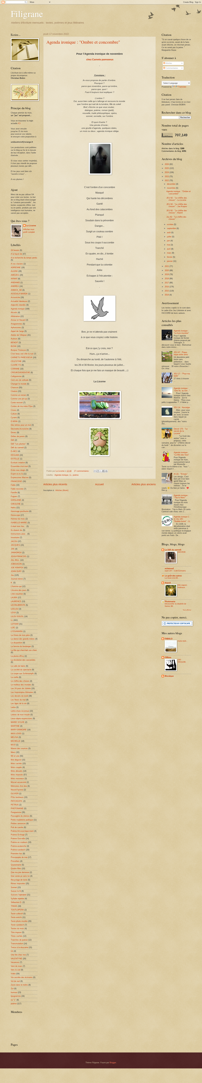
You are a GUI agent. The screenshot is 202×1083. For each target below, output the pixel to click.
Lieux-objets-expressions (21, 718)
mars (169, 253)
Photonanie (170, 601)
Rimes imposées (18, 883)
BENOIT (14, 342)
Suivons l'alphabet (18, 895)
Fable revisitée (17, 489)
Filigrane (27, 13)
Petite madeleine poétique (22, 820)
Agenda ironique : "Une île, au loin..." (182, 389)
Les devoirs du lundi (19, 696)
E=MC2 (14, 451)
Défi (12, 440)
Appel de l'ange (17, 331)
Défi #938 (181, 552)
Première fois (16, 853)
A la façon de (16, 254)
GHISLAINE (16, 500)
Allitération (15, 316)
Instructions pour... (19, 534)
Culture (14, 414)
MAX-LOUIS (16, 733)
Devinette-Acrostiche (20, 429)
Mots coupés (16, 767)
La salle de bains (18, 666)
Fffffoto (168, 657)
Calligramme (16, 376)
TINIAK (14, 906)
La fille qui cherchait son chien (24, 650)
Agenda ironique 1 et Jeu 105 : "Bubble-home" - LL (182, 519)
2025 (167, 168)
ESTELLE (15, 459)
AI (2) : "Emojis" (181, 474)
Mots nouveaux (17, 778)
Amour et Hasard (18, 320)
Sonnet (14, 887)
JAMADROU (16, 552)
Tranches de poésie (19, 940)
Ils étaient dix (16, 530)
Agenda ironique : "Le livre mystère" (181, 332)
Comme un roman (18, 395)
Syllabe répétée (17, 898)
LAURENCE (16, 601)
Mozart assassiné (18, 782)
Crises (13, 410)
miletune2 (169, 568)
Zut (12, 988)
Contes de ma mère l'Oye (22, 406)
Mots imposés (17, 775)
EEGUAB (15, 455)
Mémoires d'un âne (19, 786)
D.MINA (14, 421)
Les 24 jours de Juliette (21, 688)
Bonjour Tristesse (18, 350)
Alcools (14, 312)
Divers (13, 432)
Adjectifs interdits (18, 305)
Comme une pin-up (19, 399)
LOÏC (13, 628)
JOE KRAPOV (17, 567)
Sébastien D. (16, 902)
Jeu (12, 575)
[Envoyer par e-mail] (95, 471)
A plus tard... (182, 641)
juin (169, 241)
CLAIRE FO (16, 365)
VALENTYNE (16, 958)
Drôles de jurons (18, 436)
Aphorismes (16, 327)
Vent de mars (16, 966)
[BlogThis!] (97, 471)
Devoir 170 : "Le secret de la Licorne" (181, 431)
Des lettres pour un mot (21, 425)
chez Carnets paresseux (99, 59)
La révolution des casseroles (23, 660)
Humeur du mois (18, 519)
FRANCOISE (16, 481)
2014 (167, 295)
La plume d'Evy (17, 656)
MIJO (13, 745)
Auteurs (14, 339)
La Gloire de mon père (20, 635)
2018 (167, 278)
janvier (170, 261)
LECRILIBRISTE (18, 605)
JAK (12, 549)
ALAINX (14, 271)
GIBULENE (16, 504)
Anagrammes (16, 324)
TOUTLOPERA (17, 910)
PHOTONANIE (17, 808)
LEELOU (14, 609)
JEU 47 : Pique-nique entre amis (181, 353)
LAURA (14, 597)
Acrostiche (15, 297)
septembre (172, 228)
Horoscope (15, 515)
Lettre (13, 707)
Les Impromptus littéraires (22, 692)
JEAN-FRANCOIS (18, 556)
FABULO (168, 639)
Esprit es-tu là (17, 474)
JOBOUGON (16, 564)
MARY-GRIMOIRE (19, 730)
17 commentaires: (82, 471)
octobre (170, 224)
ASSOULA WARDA (19, 294)
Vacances (15, 962)
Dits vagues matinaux (182, 586)
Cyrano (14, 417)
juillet (169, 237)
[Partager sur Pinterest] (106, 471)
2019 (167, 274)
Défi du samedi (17, 447)
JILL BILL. (15, 560)
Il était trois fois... (18, 526)
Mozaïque (169, 676)
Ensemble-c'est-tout (19, 466)
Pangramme (16, 812)
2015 (167, 291)
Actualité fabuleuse (19, 301)
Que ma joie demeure (20, 872)
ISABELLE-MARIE (19, 523)
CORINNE (15, 369)
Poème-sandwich (18, 850)
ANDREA (15, 286)
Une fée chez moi (18, 955)
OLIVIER (14, 793)
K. (12, 583)
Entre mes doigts (18, 470)
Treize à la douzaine (19, 947)
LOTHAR (14, 624)
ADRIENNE (16, 267)
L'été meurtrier (17, 594)
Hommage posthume (20, 511)
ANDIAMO (15, 282)
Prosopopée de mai (19, 857)
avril (169, 249)
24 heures (15, 250)
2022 (167, 180)
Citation (14, 391)
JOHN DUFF (16, 571)
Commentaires (171, 68)
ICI (19, 123)
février (170, 257)
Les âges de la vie (18, 703)
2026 (167, 164)
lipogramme (16, 996)
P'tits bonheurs (17, 797)
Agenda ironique (61, 475)
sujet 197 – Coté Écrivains (175, 571)
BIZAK (14, 346)
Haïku (13, 507)
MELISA (14, 737)
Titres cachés (16, 936)
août (169, 232)
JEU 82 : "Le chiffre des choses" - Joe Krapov (176, 205)
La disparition (16, 643)
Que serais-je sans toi (20, 876)
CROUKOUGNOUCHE (20, 372)
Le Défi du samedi (173, 550)
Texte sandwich (17, 925)
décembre (171, 184)
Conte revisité (17, 402)
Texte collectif (17, 914)
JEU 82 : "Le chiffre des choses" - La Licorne (176, 199)
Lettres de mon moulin (20, 715)
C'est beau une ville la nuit (22, 354)
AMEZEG (15, 275)
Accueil (99, 484)
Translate (182, 87)
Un (12, 951)
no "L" (13, 1000)
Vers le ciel (15, 970)
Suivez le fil (16, 891)
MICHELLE (15, 741)
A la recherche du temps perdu (24, 258)
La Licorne (31, 225)
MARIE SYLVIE (17, 722)
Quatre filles (16, 868)
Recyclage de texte (19, 880)
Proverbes (15, 861)
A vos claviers (17, 264)
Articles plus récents (55, 484)
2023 (167, 176)
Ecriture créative (18, 462)
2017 (167, 283)
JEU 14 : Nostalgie (182, 407)
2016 (167, 287)
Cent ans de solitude (19, 380)
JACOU (14, 541)
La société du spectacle (21, 670)
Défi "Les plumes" (18, 444)
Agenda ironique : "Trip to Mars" (181, 496)
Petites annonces (18, 823)
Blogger (113, 1062)
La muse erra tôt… (172, 578)
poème (76, 475)
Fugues (14, 496)
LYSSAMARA (17, 631)
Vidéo (13, 974)
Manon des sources (19, 748)
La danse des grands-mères (23, 639)
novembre (171, 188)
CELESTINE (16, 361)
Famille (14, 492)
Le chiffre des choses (20, 681)
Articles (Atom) (61, 490)
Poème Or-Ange (18, 835)
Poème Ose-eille (18, 838)
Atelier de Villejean (19, 335)
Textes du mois (17, 928)
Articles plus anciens (143, 484)
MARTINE (15, 726)
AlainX (168, 583)
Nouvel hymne (17, 790)
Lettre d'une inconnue (20, 711)
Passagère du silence (20, 816)
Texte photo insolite (19, 921)
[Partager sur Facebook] (103, 471)
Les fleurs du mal (18, 700)
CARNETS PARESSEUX (21, 357)
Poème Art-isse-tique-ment (22, 831)
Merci (13, 752)
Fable (13, 485)
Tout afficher (187, 610)
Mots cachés (16, 763)
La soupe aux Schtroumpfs (22, 673)
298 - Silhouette (182, 661)
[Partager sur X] (100, 471)
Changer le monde (18, 384)
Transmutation (17, 943)
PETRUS (15, 805)
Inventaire (15, 537)
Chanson (14, 387)
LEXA (13, 612)
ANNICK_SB (16, 290)
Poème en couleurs (19, 842)
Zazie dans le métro (19, 985)
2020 (167, 270)
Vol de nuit (15, 981)
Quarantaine (16, 865)
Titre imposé (16, 932)
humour (14, 992)
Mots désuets (16, 771)
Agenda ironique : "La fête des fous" (181, 453)
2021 (167, 266)
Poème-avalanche (18, 846)
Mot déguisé (16, 760)
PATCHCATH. (17, 801)
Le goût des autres (173, 576)
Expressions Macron (19, 477)
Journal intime (17, 579)
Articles (168, 63)
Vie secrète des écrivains (22, 977)
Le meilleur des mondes (21, 685)
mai (169, 245)
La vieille (14, 677)
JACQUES (15, 545)
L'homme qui (16, 586)
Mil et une (15, 756)
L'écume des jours (18, 590)
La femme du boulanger (21, 646)
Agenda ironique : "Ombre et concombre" (83, 42)
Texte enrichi (16, 917)
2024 (167, 172)
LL (71, 475)
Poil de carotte (17, 827)
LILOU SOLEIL (17, 616)
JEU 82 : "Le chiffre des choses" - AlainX (176, 211)
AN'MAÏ (14, 279)
